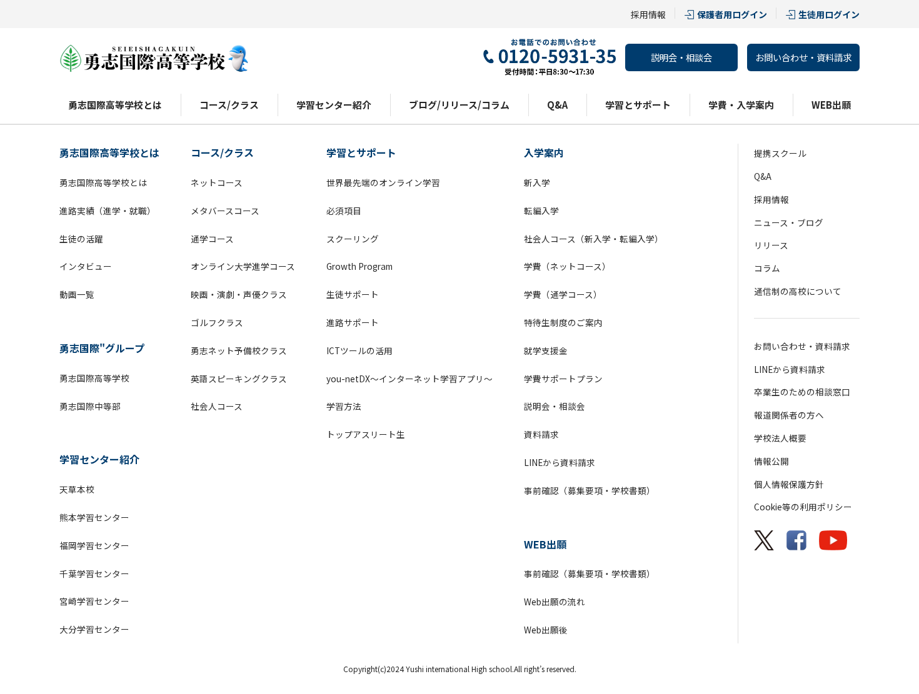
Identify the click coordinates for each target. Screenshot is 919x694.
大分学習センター (94, 629)
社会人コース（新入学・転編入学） (593, 238)
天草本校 (76, 489)
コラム (767, 268)
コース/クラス (229, 104)
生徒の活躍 (81, 238)
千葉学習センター (94, 573)
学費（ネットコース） (567, 266)
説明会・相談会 (681, 57)
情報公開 (771, 461)
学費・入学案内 (741, 104)
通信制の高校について (797, 291)
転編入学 (541, 210)
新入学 (537, 182)
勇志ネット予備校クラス (239, 350)
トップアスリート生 (365, 434)
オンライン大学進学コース (243, 266)
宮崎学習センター (94, 601)
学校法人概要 (780, 438)
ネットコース (217, 182)
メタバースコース (225, 210)
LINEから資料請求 (559, 462)
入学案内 (544, 152)
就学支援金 (546, 350)
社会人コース (217, 406)
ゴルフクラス (217, 322)
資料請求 (541, 434)
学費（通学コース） (563, 294)
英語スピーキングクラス (239, 378)
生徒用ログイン (829, 14)
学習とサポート (638, 104)
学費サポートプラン (563, 378)
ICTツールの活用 (359, 350)
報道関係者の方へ (789, 415)
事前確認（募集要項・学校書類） (589, 490)
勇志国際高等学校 (94, 378)
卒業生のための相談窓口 (802, 391)
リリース (771, 245)
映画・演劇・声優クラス (239, 294)
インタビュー (85, 266)
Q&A (557, 104)
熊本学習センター (94, 517)
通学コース (212, 238)
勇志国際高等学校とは (115, 104)
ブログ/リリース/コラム (459, 104)
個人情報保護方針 (789, 484)
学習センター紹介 (333, 104)
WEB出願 (831, 104)
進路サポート (352, 322)
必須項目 (343, 210)
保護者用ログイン (732, 14)
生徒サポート (352, 294)
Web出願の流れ (554, 601)
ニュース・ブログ (788, 222)
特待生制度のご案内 (563, 322)
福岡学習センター (94, 545)
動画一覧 (76, 294)
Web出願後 (546, 629)
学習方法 (343, 406)
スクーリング (352, 238)
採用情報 (648, 14)
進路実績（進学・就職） (107, 210)
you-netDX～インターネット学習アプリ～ (409, 378)
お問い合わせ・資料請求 (803, 57)
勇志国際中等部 (90, 406)
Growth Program (359, 266)
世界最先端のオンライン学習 (383, 182)
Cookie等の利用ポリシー (803, 506)
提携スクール (780, 153)
